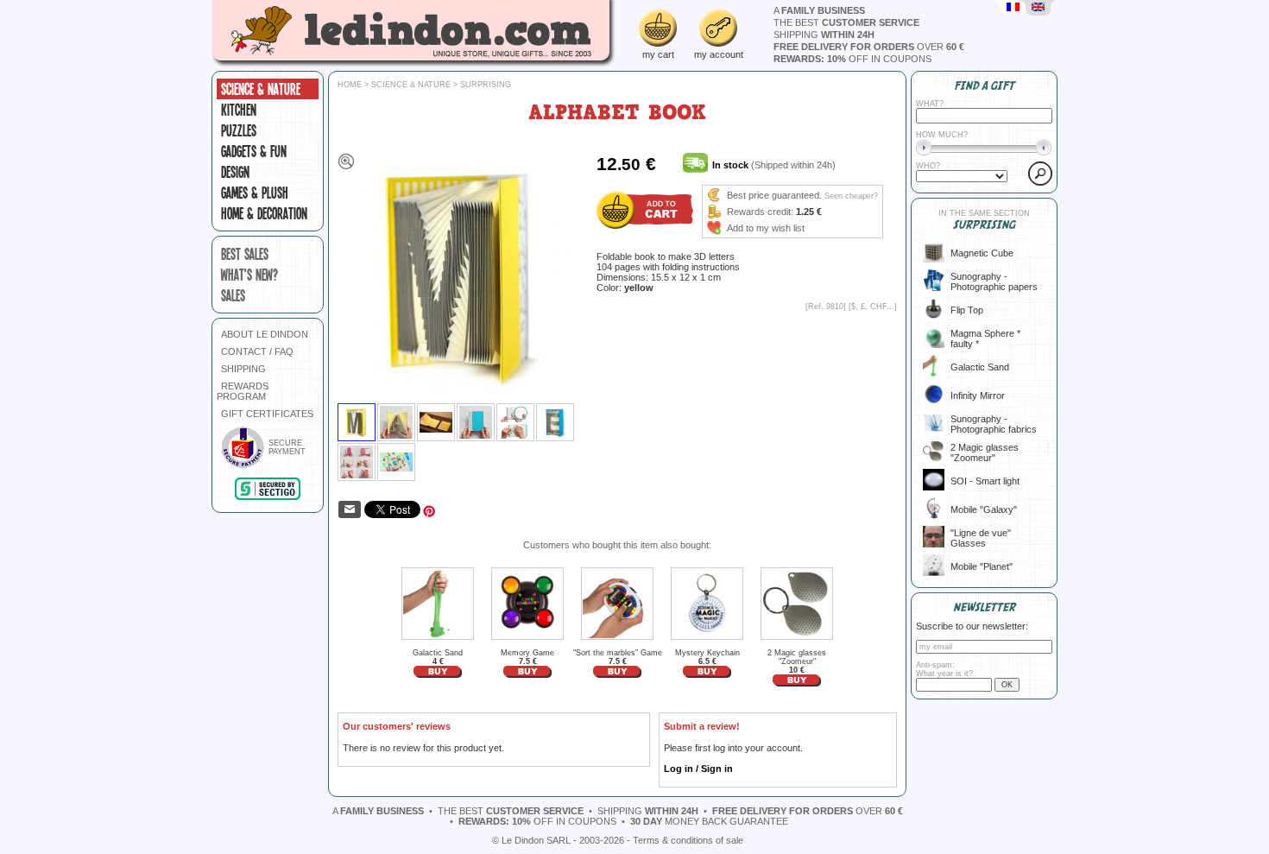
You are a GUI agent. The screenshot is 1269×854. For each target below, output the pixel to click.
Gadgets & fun (254, 151)
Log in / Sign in (698, 768)
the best (846, 22)
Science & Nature (260, 89)
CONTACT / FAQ (257, 351)
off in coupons (852, 59)
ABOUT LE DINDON (264, 334)
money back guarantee (709, 821)
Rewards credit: (760, 211)
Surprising (485, 84)
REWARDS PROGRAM (242, 391)
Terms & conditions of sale (688, 840)
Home (350, 84)
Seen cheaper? (851, 196)
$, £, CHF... (872, 306)
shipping (823, 34)
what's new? (249, 274)
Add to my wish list (766, 228)
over (868, 46)
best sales (244, 254)
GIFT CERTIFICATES (267, 413)
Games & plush (254, 192)
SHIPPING (243, 369)
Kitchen (238, 109)
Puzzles (238, 130)
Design (235, 171)
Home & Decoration (264, 213)
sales (233, 295)
